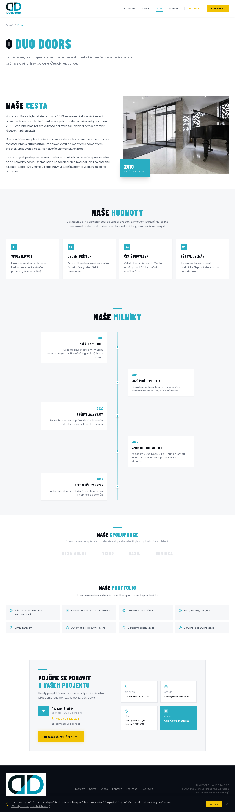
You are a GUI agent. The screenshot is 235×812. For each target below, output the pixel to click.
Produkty (130, 8)
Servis (146, 8)
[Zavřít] (226, 804)
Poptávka (218, 8)
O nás (159, 8)
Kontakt (174, 8)
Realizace (195, 8)
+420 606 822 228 (137, 696)
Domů (9, 25)
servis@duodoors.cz (176, 696)
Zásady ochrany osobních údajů (212, 792)
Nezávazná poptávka (58, 736)
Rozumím (214, 804)
